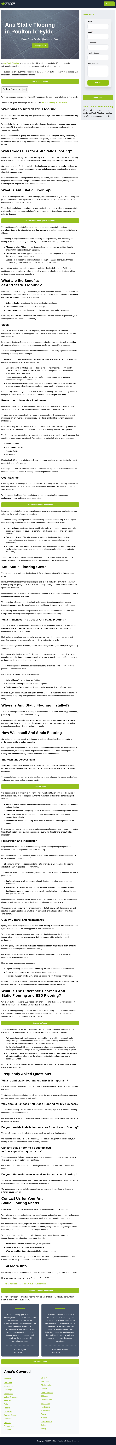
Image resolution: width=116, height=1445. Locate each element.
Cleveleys (32, 1284)
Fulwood (7, 1404)
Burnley (44, 1414)
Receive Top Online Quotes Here (40, 504)
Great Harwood (47, 1392)
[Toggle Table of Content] (23, 90)
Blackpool (14, 1284)
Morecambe (9, 1426)
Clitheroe (44, 1396)
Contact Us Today (40, 1023)
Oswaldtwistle (46, 1400)
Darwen (44, 1389)
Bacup (43, 1429)
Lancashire (22, 1284)
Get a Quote (38, 46)
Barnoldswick (46, 1421)
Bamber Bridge (10, 1415)
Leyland (7, 1422)
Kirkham (7, 1401)
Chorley (44, 1378)
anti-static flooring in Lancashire (54, 103)
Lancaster (8, 1419)
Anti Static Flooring (11, 63)
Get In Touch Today (40, 81)
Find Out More (40, 786)
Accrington (45, 1403)
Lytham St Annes (11, 1397)
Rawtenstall (46, 1411)
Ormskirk (7, 1430)
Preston (7, 1408)
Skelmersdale (46, 1385)
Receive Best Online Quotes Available (40, 220)
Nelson (44, 1418)
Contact (109, 4)
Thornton (5, 1284)
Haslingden (45, 1407)
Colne (43, 1425)
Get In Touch (98, 97)
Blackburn (45, 1381)
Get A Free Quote (40, 1361)
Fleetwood (41, 1284)
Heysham (8, 1411)
